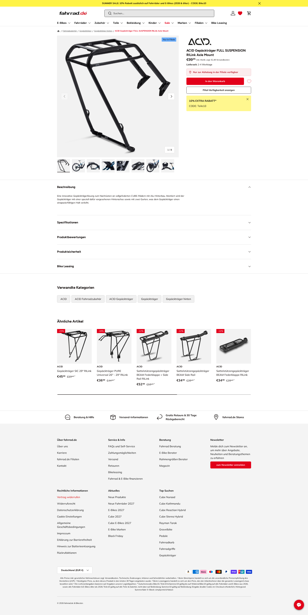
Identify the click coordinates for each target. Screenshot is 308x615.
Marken (182, 23)
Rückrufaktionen (66, 552)
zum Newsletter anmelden (230, 464)
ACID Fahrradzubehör (88, 299)
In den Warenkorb (215, 81)
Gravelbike (165, 529)
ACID (63, 299)
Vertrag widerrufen (68, 497)
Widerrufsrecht (66, 503)
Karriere (62, 452)
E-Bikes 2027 (116, 510)
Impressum (63, 533)
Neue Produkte (117, 497)
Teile (116, 23)
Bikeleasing (115, 472)
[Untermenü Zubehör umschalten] (108, 23)
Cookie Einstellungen (69, 516)
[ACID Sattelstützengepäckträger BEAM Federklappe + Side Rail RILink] (154, 346)
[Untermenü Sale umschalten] (172, 23)
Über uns (62, 446)
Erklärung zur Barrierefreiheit (74, 539)
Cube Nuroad (167, 497)
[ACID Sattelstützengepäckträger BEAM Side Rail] (194, 346)
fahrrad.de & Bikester (73, 603)
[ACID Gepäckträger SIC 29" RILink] (74, 346)
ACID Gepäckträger (121, 299)
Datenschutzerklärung (70, 510)
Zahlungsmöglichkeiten (122, 452)
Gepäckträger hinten (103, 31)
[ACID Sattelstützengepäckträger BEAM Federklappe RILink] (233, 346)
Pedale (163, 536)
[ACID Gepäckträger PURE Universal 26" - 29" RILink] (114, 346)
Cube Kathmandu (169, 503)
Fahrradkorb (166, 542)
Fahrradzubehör (70, 31)
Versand (113, 459)
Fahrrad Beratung (170, 446)
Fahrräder (80, 23)
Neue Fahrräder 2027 (121, 503)
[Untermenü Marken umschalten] (190, 23)
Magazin (164, 465)
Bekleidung (134, 23)
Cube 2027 (115, 516)
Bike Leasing (219, 23)
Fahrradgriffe (167, 548)
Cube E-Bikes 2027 (119, 523)
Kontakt (61, 465)
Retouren (113, 465)
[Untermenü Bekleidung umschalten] (143, 23)
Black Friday (115, 536)
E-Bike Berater (168, 452)
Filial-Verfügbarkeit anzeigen (219, 90)
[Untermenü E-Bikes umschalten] (69, 23)
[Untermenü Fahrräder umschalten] (89, 23)
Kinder (153, 23)
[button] (240, 13)
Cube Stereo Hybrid (171, 516)
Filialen (199, 23)
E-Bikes (62, 23)
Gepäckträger (85, 31)
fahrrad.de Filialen (68, 459)
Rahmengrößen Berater (173, 459)
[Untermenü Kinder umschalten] (159, 23)
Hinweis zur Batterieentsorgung (76, 546)
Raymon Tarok (168, 523)
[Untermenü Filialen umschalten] (206, 23)
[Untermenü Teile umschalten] (122, 23)
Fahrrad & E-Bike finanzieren (125, 478)
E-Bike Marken (117, 529)
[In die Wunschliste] (247, 81)
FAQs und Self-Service (121, 446)
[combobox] (159, 13)
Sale (167, 23)
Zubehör (100, 23)
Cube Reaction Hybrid (172, 510)
